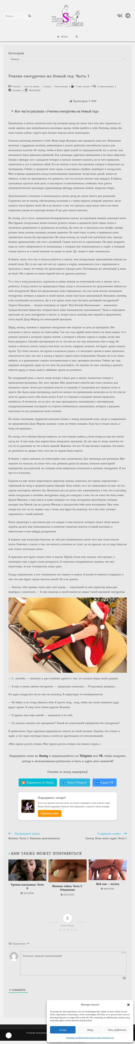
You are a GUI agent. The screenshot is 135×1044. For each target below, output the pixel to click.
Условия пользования (38, 1032)
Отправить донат (49, 813)
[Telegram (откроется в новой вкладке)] (128, 15)
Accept (63, 1030)
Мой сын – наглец (107, 884)
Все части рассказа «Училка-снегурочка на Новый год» (57, 111)
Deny (90, 1030)
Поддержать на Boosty (40, 782)
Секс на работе (32, 86)
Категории (16, 53)
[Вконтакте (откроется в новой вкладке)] (119, 15)
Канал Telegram (77, 782)
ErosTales (17, 90)
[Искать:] (76, 37)
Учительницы (61, 86)
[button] (128, 1004)
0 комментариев (105, 86)
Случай (47, 86)
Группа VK (106, 782)
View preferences (117, 1030)
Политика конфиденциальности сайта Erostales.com (90, 1037)
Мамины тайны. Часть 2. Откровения (67, 888)
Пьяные (17, 86)
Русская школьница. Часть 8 (27, 886)
